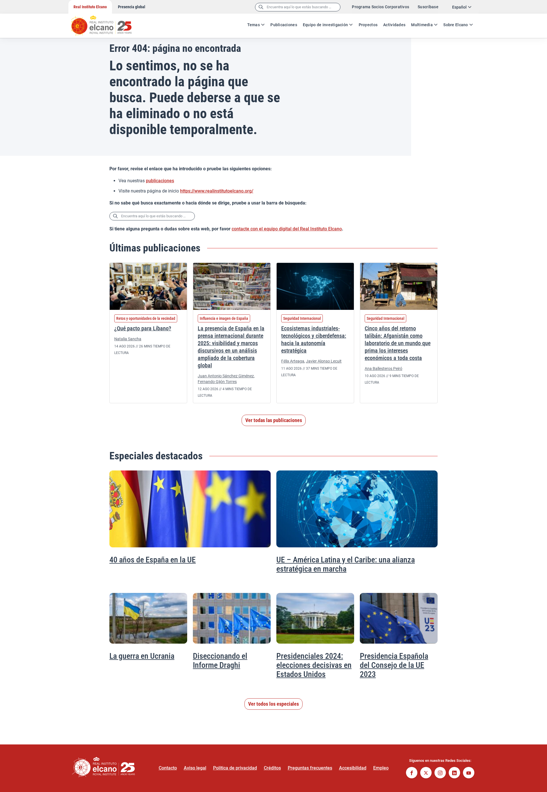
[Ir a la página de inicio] (106, 23)
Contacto (168, 768)
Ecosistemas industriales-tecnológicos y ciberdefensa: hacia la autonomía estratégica (313, 339)
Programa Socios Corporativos (380, 7)
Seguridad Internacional (302, 318)
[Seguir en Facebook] (411, 773)
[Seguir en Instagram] (440, 773)
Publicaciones (283, 24)
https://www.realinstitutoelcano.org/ (216, 191)
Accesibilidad (352, 768)
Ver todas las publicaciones (273, 420)
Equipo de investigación (325, 24)
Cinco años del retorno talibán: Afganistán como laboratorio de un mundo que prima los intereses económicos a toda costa (397, 343)
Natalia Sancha (127, 339)
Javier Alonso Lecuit (324, 361)
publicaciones (160, 180)
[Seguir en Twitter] (426, 773)
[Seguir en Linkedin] (454, 773)
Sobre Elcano (455, 24)
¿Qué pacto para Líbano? (142, 328)
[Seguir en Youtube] (468, 773)
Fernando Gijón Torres (217, 381)
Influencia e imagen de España (224, 318)
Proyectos (368, 24)
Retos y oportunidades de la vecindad (145, 318)
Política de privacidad (235, 768)
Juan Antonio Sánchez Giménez (226, 376)
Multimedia (422, 24)
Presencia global (131, 7)
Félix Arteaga (292, 361)
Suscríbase (428, 7)
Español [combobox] (459, 7)
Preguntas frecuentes (310, 768)
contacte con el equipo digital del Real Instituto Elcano (287, 229)
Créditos (272, 768)
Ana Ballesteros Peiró (383, 368)
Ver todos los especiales (273, 704)
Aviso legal (195, 768)
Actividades (394, 24)
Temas (253, 24)
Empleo (381, 768)
